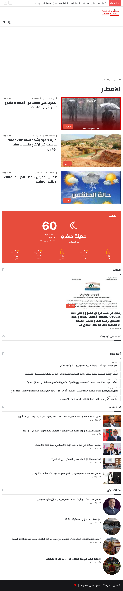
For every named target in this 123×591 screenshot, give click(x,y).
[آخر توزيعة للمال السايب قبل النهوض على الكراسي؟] (112, 463)
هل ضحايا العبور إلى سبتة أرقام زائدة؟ (83, 519)
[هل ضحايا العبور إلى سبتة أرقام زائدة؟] (112, 526)
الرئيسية (115, 79)
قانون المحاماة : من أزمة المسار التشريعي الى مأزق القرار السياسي (69, 499)
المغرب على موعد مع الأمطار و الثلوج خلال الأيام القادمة (31, 105)
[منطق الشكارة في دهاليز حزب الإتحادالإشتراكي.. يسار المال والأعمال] (112, 449)
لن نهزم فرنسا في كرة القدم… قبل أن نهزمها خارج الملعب (73, 559)
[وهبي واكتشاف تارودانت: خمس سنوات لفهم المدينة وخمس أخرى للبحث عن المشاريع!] (112, 421)
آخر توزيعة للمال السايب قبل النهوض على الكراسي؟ (76, 459)
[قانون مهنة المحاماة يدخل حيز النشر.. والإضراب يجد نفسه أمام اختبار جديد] (112, 478)
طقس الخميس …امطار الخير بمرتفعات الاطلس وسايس (30, 179)
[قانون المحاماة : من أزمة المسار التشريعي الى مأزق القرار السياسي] (112, 506)
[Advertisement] (61, 53)
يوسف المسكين (48, 98)
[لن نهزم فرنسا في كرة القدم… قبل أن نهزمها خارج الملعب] (112, 566)
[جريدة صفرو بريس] (110, 13)
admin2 (52, 173)
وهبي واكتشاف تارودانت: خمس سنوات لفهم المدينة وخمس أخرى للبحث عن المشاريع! (59, 417)
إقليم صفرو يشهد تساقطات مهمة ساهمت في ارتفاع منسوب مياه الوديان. (32, 144)
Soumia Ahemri (48, 135)
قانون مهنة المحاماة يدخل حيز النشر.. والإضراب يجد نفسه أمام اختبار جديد (66, 473)
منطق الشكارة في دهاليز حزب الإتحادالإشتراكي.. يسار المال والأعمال (68, 445)
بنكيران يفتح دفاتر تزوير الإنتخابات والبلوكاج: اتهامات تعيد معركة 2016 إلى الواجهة (62, 431)
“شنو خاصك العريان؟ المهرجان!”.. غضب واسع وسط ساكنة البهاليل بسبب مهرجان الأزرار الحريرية (56, 539)
